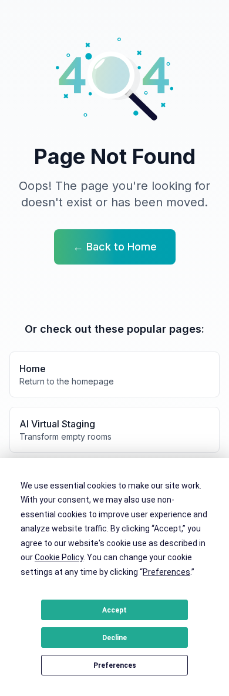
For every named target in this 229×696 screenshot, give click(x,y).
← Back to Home (115, 246)
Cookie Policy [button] (59, 557)
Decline (114, 638)
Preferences (114, 665)
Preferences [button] (166, 572)
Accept (114, 610)
